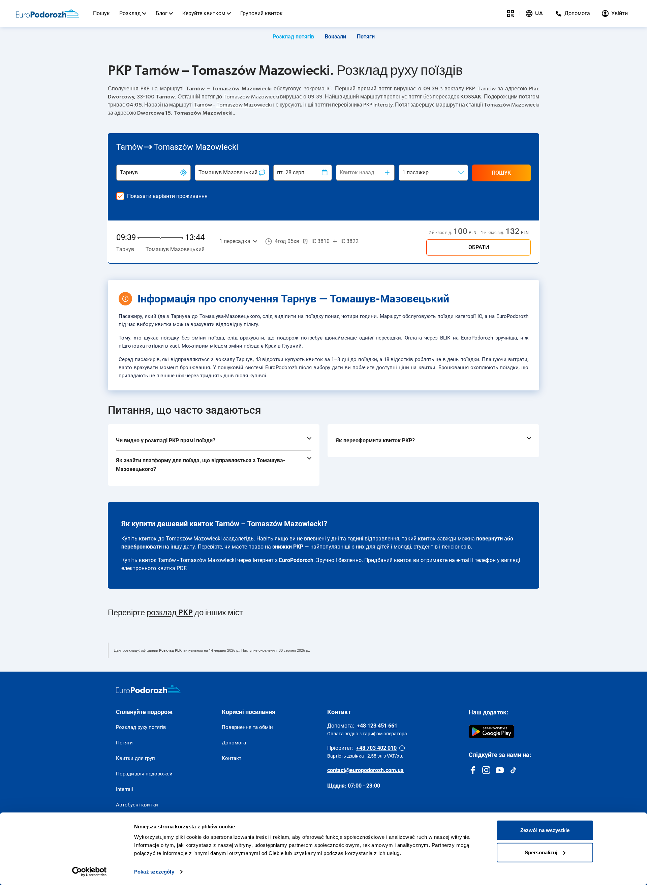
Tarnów (203, 105)
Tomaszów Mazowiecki (244, 105)
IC (329, 88)
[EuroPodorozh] (148, 689)
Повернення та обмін (247, 727)
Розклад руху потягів (141, 727)
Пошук (101, 13)
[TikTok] (513, 770)
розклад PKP (170, 613)
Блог (161, 13)
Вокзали (335, 36)
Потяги (366, 36)
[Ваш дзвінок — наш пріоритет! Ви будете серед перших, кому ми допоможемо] (402, 748)
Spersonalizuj (541, 852)
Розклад (130, 13)
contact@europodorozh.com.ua (365, 770)
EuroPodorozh (296, 560)
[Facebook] (473, 770)
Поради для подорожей (144, 774)
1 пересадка (234, 241)
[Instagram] (486, 770)
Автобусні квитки (137, 805)
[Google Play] (491, 731)
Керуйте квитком (203, 13)
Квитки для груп (135, 758)
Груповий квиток (261, 13)
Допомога (234, 743)
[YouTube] (500, 770)
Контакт (231, 758)
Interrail (124, 789)
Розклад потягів (293, 36)
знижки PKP (287, 546)
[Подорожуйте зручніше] (510, 13)
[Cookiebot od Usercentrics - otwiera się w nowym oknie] (89, 872)
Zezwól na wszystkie (544, 830)
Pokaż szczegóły (154, 872)
